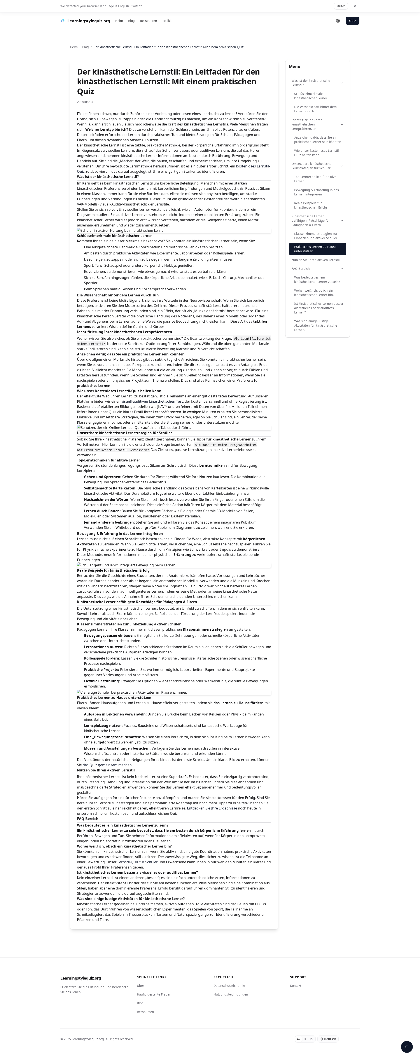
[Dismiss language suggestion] (355, 6)
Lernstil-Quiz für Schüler (137, 862)
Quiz (352, 21)
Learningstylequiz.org (80, 978)
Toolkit (167, 21)
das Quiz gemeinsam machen (107, 764)
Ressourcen (148, 21)
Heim (119, 21)
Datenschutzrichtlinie (229, 985)
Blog (131, 21)
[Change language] (338, 21)
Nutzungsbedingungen (231, 994)
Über (140, 985)
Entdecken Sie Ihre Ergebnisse (212, 808)
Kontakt (295, 985)
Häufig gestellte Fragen (154, 994)
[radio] (298, 1039)
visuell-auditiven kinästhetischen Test (152, 401)
